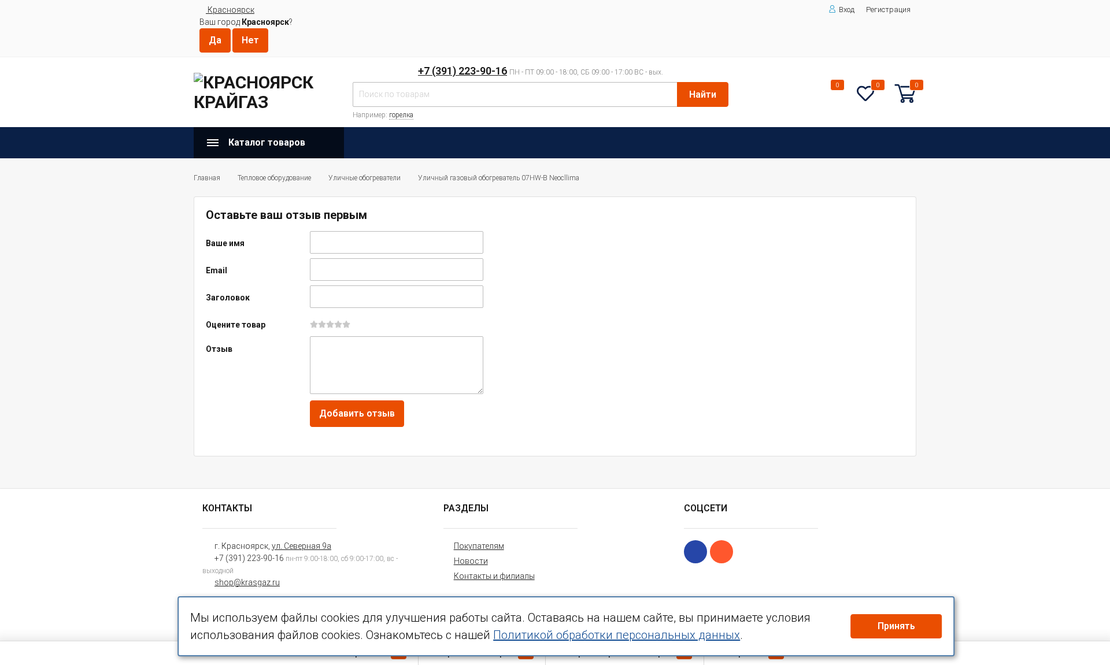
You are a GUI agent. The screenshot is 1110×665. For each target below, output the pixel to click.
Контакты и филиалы (494, 576)
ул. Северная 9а (301, 546)
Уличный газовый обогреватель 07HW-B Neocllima (498, 178)
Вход (846, 9)
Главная (207, 178)
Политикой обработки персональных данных (616, 635)
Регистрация (888, 9)
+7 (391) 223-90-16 (462, 71)
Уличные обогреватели (364, 178)
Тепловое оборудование (274, 178)
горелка (401, 115)
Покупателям (479, 546)
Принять (896, 626)
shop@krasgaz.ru (247, 582)
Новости (471, 561)
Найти (702, 94)
